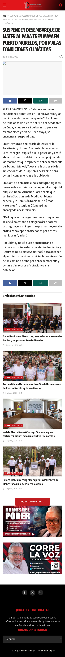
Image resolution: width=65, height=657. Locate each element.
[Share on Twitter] (25, 101)
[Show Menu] (4, 5)
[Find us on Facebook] (24, 592)
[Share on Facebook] (10, 101)
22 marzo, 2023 (10, 56)
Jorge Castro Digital (46, 651)
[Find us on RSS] (40, 592)
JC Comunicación (25, 651)
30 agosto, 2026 (11, 345)
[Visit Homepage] (32, 5)
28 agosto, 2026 (10, 393)
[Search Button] (60, 5)
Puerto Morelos (13, 330)
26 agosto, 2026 (10, 489)
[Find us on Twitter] (32, 593)
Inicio (5, 16)
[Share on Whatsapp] (40, 101)
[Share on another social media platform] (56, 101)
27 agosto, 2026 (10, 441)
